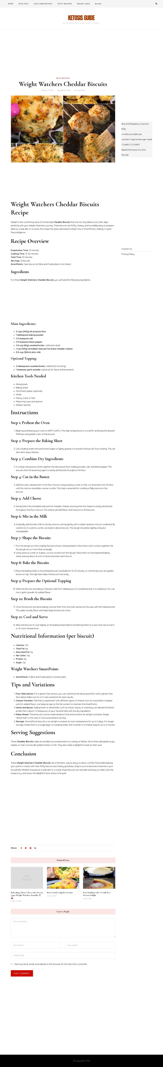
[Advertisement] (63, 57)
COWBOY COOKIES (130, 144)
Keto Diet (24, 4)
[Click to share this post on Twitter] (26, 848)
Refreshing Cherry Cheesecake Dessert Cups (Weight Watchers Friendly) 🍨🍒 (27, 895)
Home (10, 4)
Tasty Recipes (64, 4)
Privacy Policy (127, 254)
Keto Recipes (63, 78)
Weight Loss (83, 4)
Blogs (98, 4)
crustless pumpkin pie (131, 134)
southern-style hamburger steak (136, 139)
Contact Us (126, 249)
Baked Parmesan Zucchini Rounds (133, 152)
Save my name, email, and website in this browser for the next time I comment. (50, 964)
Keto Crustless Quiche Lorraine (60, 892)
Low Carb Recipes (43, 4)
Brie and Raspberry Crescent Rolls (135, 126)
